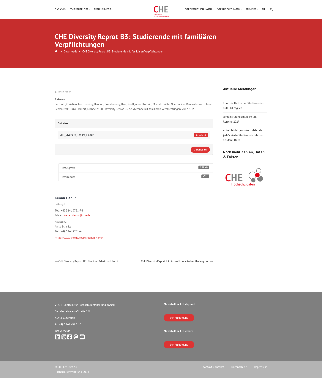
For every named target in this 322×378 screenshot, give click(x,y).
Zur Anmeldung (179, 317)
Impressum (260, 367)
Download (201, 135)
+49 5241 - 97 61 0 (70, 324)
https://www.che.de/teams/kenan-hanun (79, 237)
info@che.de (62, 331)
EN (263, 9)
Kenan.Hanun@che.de (77, 215)
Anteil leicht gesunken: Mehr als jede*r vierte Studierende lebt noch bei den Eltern (244, 135)
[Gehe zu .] (57, 51)
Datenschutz (239, 367)
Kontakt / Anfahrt (213, 367)
